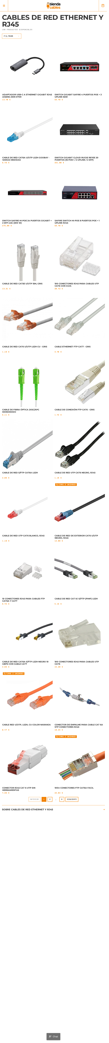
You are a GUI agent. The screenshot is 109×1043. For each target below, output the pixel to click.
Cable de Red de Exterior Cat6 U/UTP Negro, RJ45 (76, 536)
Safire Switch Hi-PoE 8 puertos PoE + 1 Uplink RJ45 (77, 221)
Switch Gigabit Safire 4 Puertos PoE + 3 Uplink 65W (78, 95)
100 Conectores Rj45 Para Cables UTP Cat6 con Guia (77, 284)
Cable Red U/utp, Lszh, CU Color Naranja (26, 724)
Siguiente (72, 799)
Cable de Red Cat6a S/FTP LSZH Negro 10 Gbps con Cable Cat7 (25, 662)
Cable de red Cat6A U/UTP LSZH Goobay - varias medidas (25, 158)
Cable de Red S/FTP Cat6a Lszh (20, 472)
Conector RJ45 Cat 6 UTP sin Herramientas (18, 789)
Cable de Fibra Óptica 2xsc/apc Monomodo (20, 410)
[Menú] (4, 5)
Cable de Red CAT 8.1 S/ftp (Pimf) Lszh (76, 598)
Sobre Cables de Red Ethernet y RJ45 (27, 809)
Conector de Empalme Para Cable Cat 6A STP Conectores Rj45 (79, 725)
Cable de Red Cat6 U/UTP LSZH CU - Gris (24, 346)
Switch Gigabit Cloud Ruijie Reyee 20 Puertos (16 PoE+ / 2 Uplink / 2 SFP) (76, 158)
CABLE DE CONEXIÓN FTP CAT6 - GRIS (75, 409)
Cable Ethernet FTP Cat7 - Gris (73, 346)
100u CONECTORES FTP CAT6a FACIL (74, 788)
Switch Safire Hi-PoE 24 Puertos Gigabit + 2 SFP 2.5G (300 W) (27, 221)
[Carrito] (103, 5)
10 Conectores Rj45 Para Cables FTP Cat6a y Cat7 (23, 599)
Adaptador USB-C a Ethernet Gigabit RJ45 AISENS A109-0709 (27, 95)
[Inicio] (53, 5)
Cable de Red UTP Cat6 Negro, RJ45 (75, 472)
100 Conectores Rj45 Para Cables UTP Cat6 (77, 662)
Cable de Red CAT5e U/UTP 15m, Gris (22, 283)
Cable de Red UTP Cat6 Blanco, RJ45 (23, 535)
